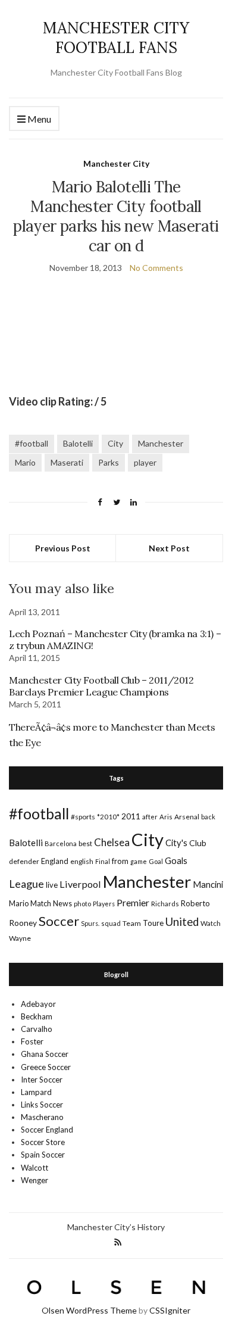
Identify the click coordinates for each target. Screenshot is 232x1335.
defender (24, 861)
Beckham (36, 1016)
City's (176, 842)
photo (82, 903)
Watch (210, 923)
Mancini (208, 884)
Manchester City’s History (116, 1227)
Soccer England (47, 1129)
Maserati (67, 462)
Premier (133, 902)
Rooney (23, 923)
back (208, 817)
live (52, 885)
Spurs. (90, 923)
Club (197, 843)
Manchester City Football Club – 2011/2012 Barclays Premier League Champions (101, 686)
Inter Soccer (41, 1079)
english (81, 861)
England (54, 861)
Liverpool (80, 884)
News (62, 903)
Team (132, 923)
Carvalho (36, 1029)
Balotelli (78, 443)
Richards (165, 903)
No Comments (156, 268)
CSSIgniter (169, 1310)
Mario (25, 462)
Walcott (34, 1167)
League (26, 883)
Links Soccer (42, 1104)
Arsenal (186, 816)
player (145, 462)
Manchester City (116, 163)
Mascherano (42, 1117)
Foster (32, 1041)
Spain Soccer (43, 1154)
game (138, 861)
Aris (166, 817)
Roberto (195, 903)
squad (111, 923)
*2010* (108, 817)
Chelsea (112, 842)
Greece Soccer (46, 1067)
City (115, 443)
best (85, 843)
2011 (130, 816)
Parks (108, 462)
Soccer (59, 921)
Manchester (160, 443)
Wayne (20, 938)
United (182, 921)
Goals (176, 860)
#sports (83, 816)
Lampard (36, 1092)
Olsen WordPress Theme (89, 1310)
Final (102, 861)
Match (40, 903)
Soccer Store (43, 1142)
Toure (153, 923)
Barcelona (61, 843)
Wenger (34, 1180)
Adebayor (38, 1004)
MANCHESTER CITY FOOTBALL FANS (116, 37)
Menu (38, 118)
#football (31, 443)
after (150, 817)
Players (104, 903)
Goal (156, 861)
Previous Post (62, 548)
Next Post (169, 548)
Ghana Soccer (44, 1054)
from (120, 861)
